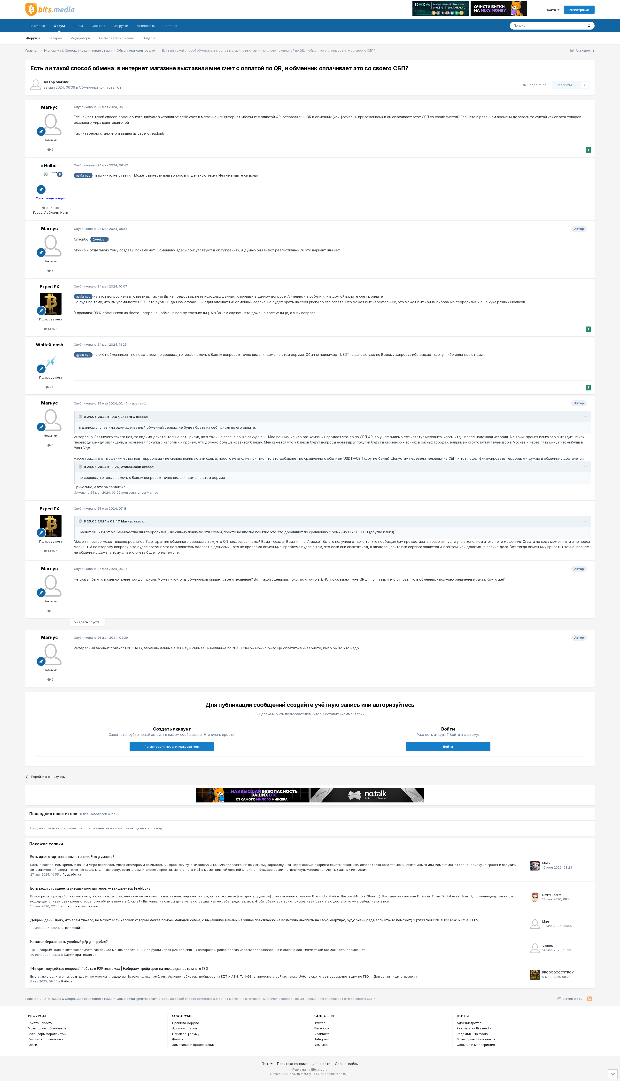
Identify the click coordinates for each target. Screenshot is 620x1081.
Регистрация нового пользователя (172, 746)
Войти (552, 10)
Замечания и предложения (193, 1045)
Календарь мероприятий (47, 1034)
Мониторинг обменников (47, 1028)
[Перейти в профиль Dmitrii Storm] (535, 897)
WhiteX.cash (49, 344)
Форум (59, 26)
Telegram (321, 1039)
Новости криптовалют (80, 906)
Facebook (321, 1028)
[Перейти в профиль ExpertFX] (51, 304)
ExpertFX (49, 286)
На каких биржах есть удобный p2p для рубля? (69, 942)
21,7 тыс (52, 208)
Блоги (78, 26)
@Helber (99, 239)
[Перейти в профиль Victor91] (535, 948)
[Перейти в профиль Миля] (535, 924)
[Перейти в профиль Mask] (535, 866)
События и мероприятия (476, 1045)
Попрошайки (74, 928)
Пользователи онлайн (116, 38)
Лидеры (148, 38)
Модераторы (80, 38)
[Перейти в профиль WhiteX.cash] (51, 362)
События (98, 26)
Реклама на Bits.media (474, 1028)
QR (346, 1074)
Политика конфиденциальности (303, 1064)
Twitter (319, 1023)
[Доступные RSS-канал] (590, 998)
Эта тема (571, 25)
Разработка (72, 874)
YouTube (321, 1045)
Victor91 (548, 946)
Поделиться (536, 85)
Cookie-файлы (346, 1064)
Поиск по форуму (185, 1034)
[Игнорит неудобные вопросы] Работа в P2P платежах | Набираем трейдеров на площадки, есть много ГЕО (119, 969)
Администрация (184, 1028)
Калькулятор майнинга (45, 1039)
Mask (546, 863)
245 (52, 387)
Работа (66, 981)
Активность (146, 26)
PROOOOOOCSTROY (558, 972)
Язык (266, 1064)
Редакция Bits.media (472, 1034)
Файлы (177, 1039)
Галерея (55, 38)
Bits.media (37, 26)
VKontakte (322, 1034)
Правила (170, 26)
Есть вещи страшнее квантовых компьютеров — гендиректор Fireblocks (90, 888)
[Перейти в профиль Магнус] (35, 84)
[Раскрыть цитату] (81, 417)
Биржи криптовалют (80, 955)
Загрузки (121, 26)
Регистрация (579, 10)
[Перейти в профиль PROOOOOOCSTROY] (535, 975)
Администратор (469, 1023)
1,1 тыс (52, 329)
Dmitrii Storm (551, 895)
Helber (51, 165)
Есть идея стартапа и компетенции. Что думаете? (72, 857)
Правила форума (185, 1023)
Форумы (33, 38)
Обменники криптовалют (100, 87)
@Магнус (83, 175)
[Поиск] (589, 26)
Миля (546, 921)
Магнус (62, 82)
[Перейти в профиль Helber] (51, 183)
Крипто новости (40, 1023)
